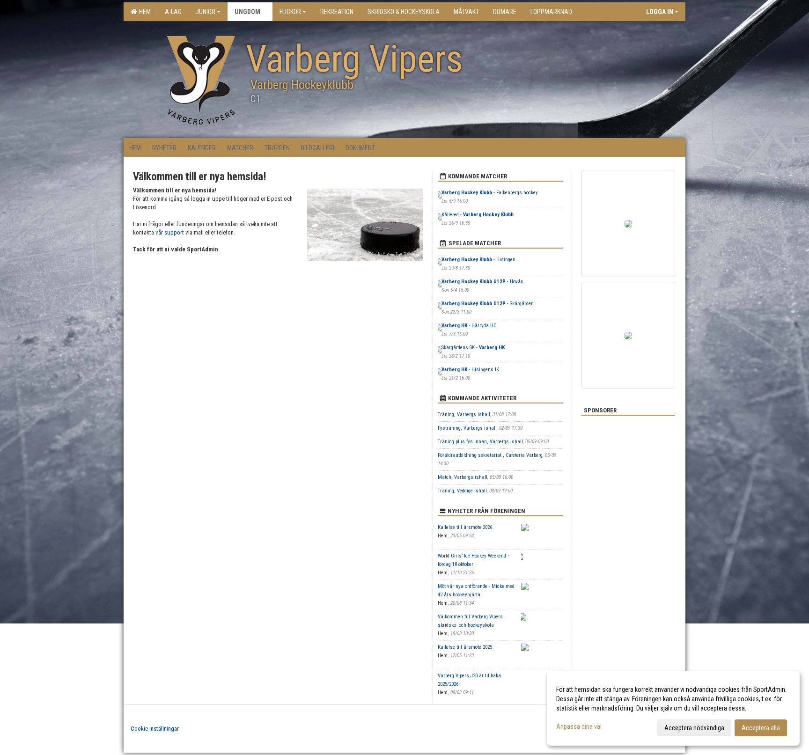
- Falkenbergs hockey (489, 193)
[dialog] (673, 708)
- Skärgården (487, 304)
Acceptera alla (761, 728)
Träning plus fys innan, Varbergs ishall (480, 442)
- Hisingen (479, 260)
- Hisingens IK (470, 370)
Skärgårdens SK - (473, 348)
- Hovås (482, 282)
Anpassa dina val (579, 726)
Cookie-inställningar (155, 728)
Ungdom (247, 11)
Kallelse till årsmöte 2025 (465, 647)
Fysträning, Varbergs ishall (467, 428)
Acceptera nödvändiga (694, 728)
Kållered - (477, 215)
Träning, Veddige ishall (462, 491)
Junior (205, 11)
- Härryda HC (468, 326)
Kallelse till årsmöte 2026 (465, 527)
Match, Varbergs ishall (462, 477)
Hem (143, 11)
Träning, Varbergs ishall (464, 414)
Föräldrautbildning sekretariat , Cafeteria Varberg (490, 455)
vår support (169, 232)
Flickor (290, 11)
